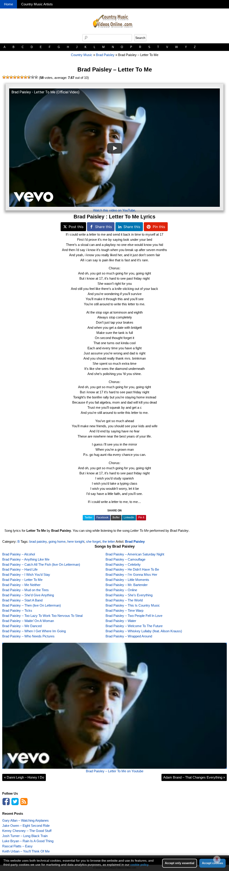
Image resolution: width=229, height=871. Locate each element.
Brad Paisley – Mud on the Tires (25, 590)
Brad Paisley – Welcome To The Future (134, 626)
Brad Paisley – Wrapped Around (129, 636)
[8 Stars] (29, 77)
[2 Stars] (7, 77)
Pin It (141, 517)
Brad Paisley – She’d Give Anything (28, 595)
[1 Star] (4, 77)
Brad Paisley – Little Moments (127, 580)
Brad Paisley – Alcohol (18, 554)
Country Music (81, 55)
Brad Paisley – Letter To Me (114, 69)
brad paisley (38, 541)
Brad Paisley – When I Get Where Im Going (34, 631)
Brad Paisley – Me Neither (21, 585)
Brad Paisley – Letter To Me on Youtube (114, 771)
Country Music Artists (37, 4)
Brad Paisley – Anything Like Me (25, 559)
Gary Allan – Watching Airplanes (25, 820)
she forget (93, 541)
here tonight (75, 541)
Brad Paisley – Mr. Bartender (127, 585)
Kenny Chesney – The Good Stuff (26, 831)
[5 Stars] (18, 77)
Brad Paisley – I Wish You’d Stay (26, 574)
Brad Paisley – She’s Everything (129, 595)
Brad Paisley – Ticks (17, 610)
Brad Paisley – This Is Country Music (133, 605)
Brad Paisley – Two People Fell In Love (134, 616)
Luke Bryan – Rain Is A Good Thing (27, 841)
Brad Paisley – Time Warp (124, 610)
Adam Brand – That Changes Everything (194, 777)
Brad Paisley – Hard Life (20, 569)
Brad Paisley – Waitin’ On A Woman (28, 621)
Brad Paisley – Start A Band (22, 600)
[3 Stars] (11, 77)
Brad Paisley (105, 55)
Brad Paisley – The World (124, 600)
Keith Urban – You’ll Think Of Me (26, 851)
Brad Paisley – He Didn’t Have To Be (132, 569)
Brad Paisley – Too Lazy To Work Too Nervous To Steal (42, 616)
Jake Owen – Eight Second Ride (26, 825)
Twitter (88, 517)
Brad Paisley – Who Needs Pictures (28, 636)
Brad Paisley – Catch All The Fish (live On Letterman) (41, 564)
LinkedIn (129, 517)
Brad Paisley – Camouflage (125, 559)
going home (57, 541)
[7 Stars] (25, 77)
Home (8, 4)
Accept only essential (179, 863)
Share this (103, 226)
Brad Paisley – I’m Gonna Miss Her (131, 574)
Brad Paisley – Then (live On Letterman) (31, 605)
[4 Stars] (15, 77)
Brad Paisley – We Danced (22, 626)
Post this (76, 226)
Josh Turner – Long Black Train (25, 836)
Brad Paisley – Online (121, 590)
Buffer (116, 517)
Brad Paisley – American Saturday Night (135, 554)
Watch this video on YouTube (114, 210)
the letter (108, 541)
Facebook (102, 517)
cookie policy (139, 864)
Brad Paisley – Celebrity (123, 564)
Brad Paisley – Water (121, 621)
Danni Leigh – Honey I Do (24, 777)
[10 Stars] (36, 77)
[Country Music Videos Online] (114, 33)
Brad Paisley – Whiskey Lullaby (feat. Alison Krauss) (144, 631)
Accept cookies (212, 863)
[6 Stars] (22, 77)
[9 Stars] (32, 77)
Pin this (159, 226)
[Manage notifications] (217, 859)
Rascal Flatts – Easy (17, 846)
